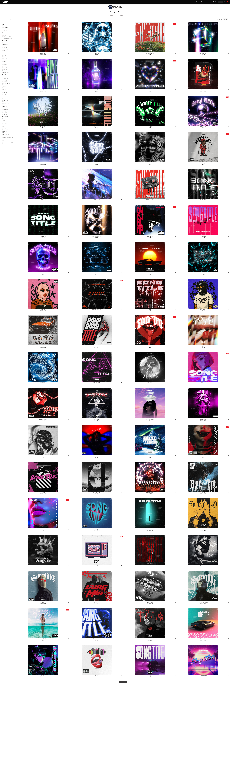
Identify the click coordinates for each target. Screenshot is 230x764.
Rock (4, 92)
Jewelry (4, 129)
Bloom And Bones (150, 53)
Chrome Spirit (96, 199)
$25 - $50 (5, 25)
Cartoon (4, 47)
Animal (4, 118)
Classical (4, 78)
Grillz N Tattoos (150, 602)
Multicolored (5, 72)
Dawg (150, 565)
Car (3, 121)
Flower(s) (5, 125)
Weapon (4, 143)
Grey (4, 70)
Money (4, 131)
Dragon (203, 492)
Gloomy (4, 100)
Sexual (4, 112)
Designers (203, 1)
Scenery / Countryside (7, 137)
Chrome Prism (203, 53)
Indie (4, 84)
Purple (4, 58)
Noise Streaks (203, 199)
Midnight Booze (96, 89)
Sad (3, 111)
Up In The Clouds (150, 419)
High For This (203, 565)
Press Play (96, 565)
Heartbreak (5, 103)
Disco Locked (203, 126)
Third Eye (150, 126)
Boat (4, 120)
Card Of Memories (203, 89)
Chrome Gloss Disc (96, 236)
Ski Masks (96, 602)
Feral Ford (43, 346)
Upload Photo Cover (7, 38)
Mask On (150, 638)
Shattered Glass (203, 272)
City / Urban (5, 123)
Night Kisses (43, 89)
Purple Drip (43, 199)
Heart (4, 128)
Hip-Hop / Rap (5, 83)
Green (4, 66)
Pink (4, 56)
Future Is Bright (203, 638)
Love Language (96, 529)
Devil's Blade (43, 53)
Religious (4, 135)
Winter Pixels (150, 455)
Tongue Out (96, 675)
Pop (3, 89)
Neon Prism (96, 126)
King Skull (43, 565)
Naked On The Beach (43, 638)
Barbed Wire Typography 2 (96, 309)
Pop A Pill (203, 346)
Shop (197, 1)
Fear (4, 98)
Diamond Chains (96, 163)
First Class (203, 236)
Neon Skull (43, 272)
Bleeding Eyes (43, 602)
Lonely (4, 104)
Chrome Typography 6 (203, 419)
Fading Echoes (96, 638)
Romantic (5, 109)
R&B (4, 90)
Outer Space (5, 134)
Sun (3, 140)
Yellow (4, 67)
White (4, 59)
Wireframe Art (43, 382)
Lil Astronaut (96, 419)
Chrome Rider (97, 53)
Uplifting (4, 114)
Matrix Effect (43, 236)
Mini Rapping (203, 163)
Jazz (4, 86)
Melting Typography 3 (203, 602)
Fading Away (96, 455)
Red (3, 55)
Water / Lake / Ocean (7, 142)
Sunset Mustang (150, 272)
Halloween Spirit (149, 492)
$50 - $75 (5, 27)
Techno (149, 309)
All (3, 35)
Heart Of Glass (150, 89)
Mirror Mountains (96, 492)
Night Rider (43, 675)
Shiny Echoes (43, 163)
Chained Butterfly (203, 455)
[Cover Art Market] (4, 2)
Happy (4, 101)
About (214, 1)
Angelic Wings (43, 126)
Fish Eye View (150, 382)
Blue (4, 61)
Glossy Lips (43, 529)
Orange (4, 63)
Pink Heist (43, 309)
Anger (4, 97)
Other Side (150, 529)
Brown (4, 69)
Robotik (43, 455)
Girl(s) (4, 126)
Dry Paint (43, 492)
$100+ (4, 30)
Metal (4, 87)
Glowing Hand (96, 346)
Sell (209, 1)
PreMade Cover (6, 36)
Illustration (5, 49)
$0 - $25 (4, 24)
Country (4, 80)
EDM (4, 81)
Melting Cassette (150, 199)
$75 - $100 (5, 28)
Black (4, 64)
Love (4, 106)
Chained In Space (43, 419)
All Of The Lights (96, 382)
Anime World (203, 382)
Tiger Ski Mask (203, 309)
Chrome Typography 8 (96, 272)
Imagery (4, 44)
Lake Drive (150, 675)
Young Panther (150, 236)
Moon (4, 132)
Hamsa (203, 529)
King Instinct (150, 163)
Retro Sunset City (203, 675)
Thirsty (149, 346)
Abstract (4, 50)
